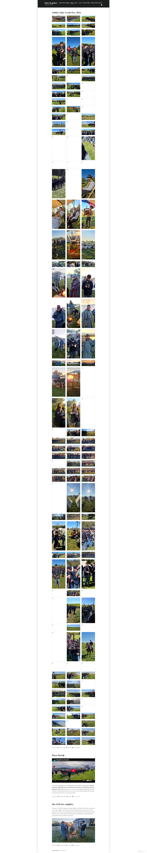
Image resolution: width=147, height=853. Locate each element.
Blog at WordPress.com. (62, 850)
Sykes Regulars (51, 3)
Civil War (69, 747)
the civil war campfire (62, 804)
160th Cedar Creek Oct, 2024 (66, 12)
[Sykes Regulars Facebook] (101, 5)
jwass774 (54, 747)
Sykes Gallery (86, 3)
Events (75, 3)
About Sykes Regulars (64, 3)
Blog (72, 3)
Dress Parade (58, 755)
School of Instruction (96, 3)
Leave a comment (76, 747)
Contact (80, 3)
